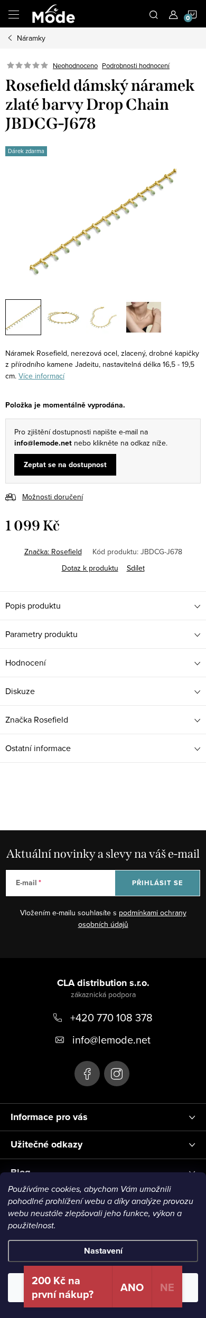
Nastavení (103, 1251)
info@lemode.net (111, 1039)
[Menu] (13, 13)
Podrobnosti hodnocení (136, 65)
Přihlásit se (157, 883)
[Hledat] (153, 13)
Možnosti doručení (52, 496)
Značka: (53, 551)
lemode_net (116, 1073)
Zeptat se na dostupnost (65, 464)
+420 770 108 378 (111, 1017)
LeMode (87, 1073)
